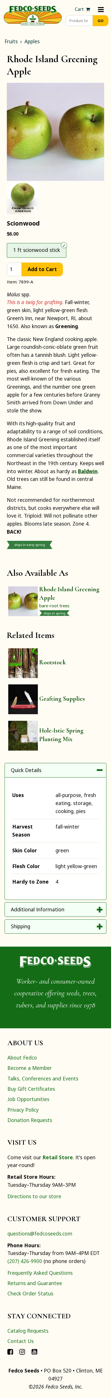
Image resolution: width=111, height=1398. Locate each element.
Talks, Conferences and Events (42, 1078)
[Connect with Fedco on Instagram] (22, 1351)
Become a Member (29, 1067)
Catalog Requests (27, 1330)
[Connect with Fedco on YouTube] (34, 1351)
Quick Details (26, 770)
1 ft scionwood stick (36, 249)
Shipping (20, 926)
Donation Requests (29, 1120)
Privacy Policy (23, 1109)
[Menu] (100, 9)
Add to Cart (42, 269)
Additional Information (37, 909)
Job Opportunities (28, 1099)
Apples (32, 41)
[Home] (32, 15)
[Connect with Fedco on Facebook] (10, 1351)
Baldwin (88, 471)
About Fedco (22, 1057)
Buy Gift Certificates (31, 1088)
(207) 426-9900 (24, 1261)
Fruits (11, 41)
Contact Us (20, 1341)
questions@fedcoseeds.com (39, 1233)
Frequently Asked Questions (40, 1272)
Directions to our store (34, 1196)
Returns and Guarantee (34, 1283)
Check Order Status (30, 1293)
